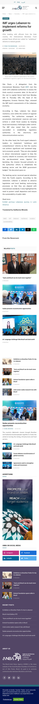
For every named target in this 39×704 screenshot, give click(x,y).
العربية (23, 2)
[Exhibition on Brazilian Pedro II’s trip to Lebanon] (7, 361)
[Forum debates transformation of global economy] (7, 455)
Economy (5, 18)
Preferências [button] (7, 699)
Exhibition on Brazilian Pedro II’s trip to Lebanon (17, 610)
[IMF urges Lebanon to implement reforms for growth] (19, 63)
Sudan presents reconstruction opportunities (16, 308)
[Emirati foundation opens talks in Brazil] (7, 381)
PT (15, 2)
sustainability (8, 221)
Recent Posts (8, 605)
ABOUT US (6, 649)
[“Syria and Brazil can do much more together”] (19, 263)
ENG (18, 2)
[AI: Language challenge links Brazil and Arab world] (19, 325)
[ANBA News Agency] (20, 8)
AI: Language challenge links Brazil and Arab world (18, 339)
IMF (27, 87)
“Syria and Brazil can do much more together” (16, 278)
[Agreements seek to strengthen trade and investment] (7, 465)
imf (10, 218)
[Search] (36, 8)
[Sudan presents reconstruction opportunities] (19, 294)
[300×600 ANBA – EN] (19, 509)
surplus (32, 218)
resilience (24, 218)
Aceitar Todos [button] (18, 699)
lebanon (16, 218)
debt (5, 218)
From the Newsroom (10, 46)
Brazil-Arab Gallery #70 (9, 614)
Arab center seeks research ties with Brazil (16, 627)
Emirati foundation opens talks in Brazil (14, 623)
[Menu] (3, 8)
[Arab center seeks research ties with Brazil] (7, 392)
